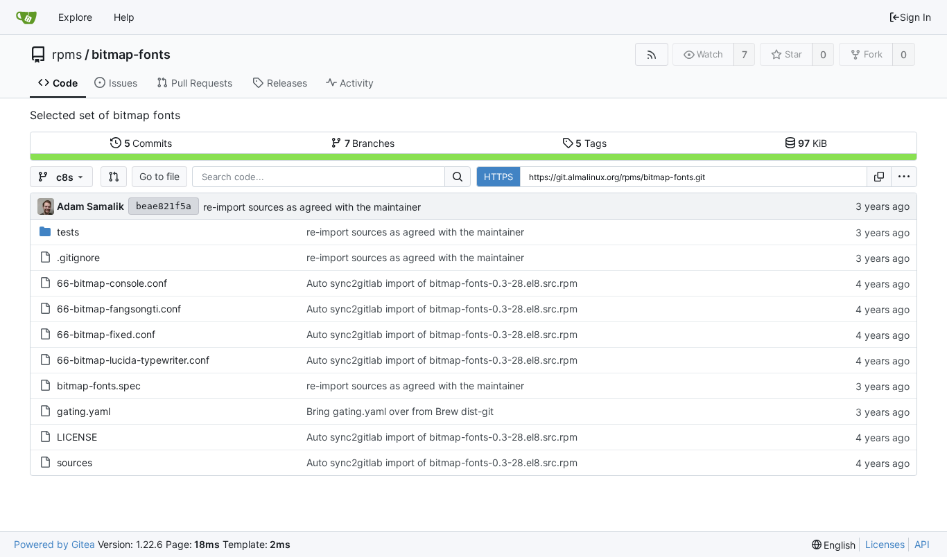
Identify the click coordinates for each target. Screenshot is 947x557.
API (922, 544)
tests (68, 232)
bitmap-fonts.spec (99, 385)
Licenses (885, 544)
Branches (370, 143)
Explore (75, 17)
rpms (67, 55)
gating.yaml (83, 411)
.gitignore (78, 257)
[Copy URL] (879, 176)
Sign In (915, 17)
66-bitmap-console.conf (112, 283)
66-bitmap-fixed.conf (106, 334)
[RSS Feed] (651, 54)
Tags (591, 143)
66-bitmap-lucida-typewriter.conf (133, 360)
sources (74, 462)
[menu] (904, 176)
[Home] (26, 17)
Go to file (159, 176)
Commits (148, 143)
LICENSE (77, 437)
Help (124, 17)
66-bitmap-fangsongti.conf (119, 309)
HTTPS (498, 176)
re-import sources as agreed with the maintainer (312, 207)
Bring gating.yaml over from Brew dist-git (400, 411)
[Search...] (457, 176)
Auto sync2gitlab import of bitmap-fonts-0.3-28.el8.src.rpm (441, 283)
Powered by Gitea (54, 544)
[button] (114, 176)
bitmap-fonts (131, 55)
